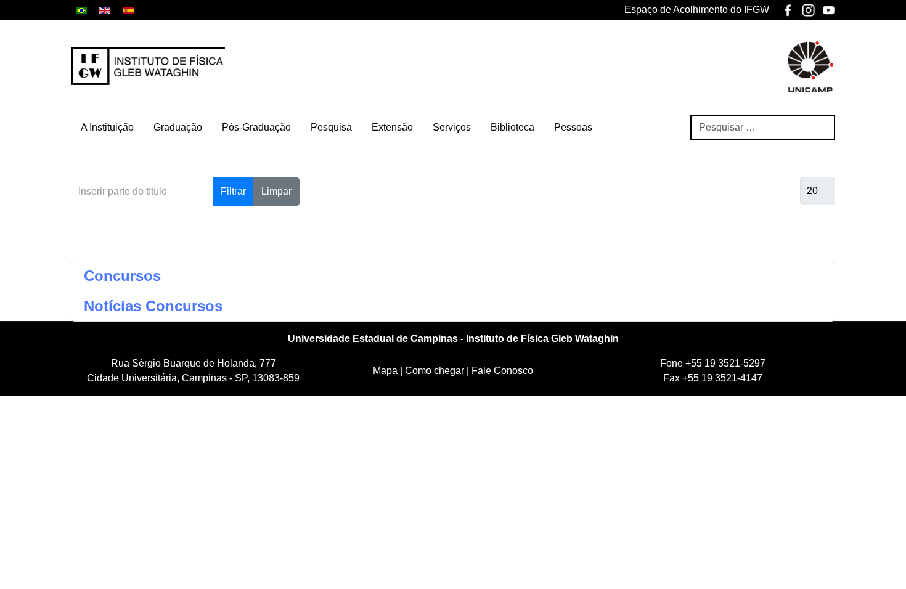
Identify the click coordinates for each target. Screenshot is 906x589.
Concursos (122, 275)
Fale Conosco (502, 370)
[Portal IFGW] (148, 66)
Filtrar (233, 191)
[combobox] (762, 127)
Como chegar (436, 370)
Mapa (386, 370)
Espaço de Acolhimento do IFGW (696, 9)
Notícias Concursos (153, 306)
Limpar (276, 191)
